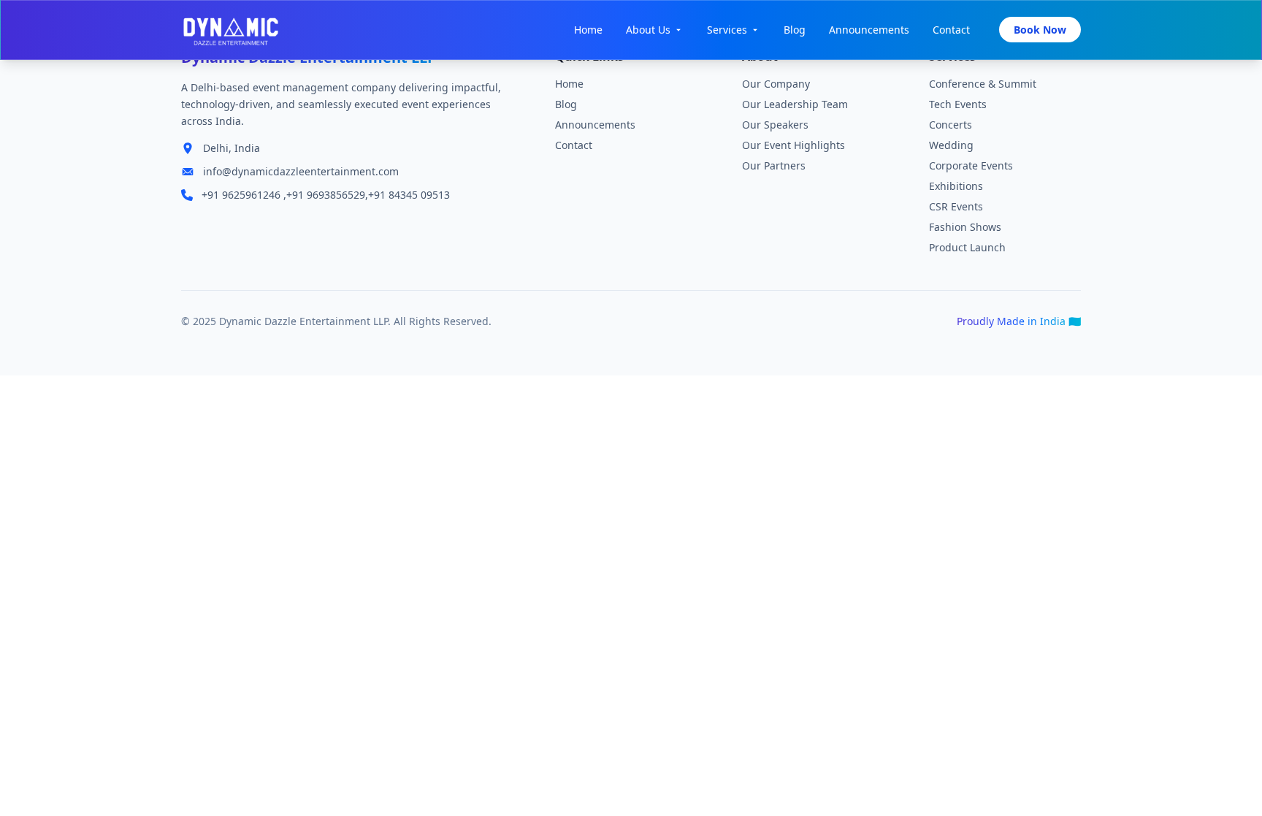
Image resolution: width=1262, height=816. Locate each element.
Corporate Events (971, 165)
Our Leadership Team (795, 104)
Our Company (776, 84)
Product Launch (967, 247)
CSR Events (956, 206)
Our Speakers (775, 124)
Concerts (950, 124)
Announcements (869, 30)
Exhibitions (956, 186)
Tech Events (958, 104)
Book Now (1040, 30)
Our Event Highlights (793, 145)
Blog (795, 30)
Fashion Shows (965, 227)
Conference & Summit (982, 84)
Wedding (951, 145)
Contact (951, 30)
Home (588, 30)
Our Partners (774, 165)
